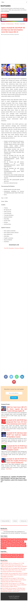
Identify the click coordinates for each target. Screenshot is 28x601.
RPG (20, 543)
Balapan (24, 539)
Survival (24, 545)
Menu (4, 15)
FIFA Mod (9, 554)
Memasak (3, 543)
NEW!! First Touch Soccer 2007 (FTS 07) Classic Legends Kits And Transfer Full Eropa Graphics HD (17, 409)
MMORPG (21, 541)
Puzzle (15, 543)
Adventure (8, 539)
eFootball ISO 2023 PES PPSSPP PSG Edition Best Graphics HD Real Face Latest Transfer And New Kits (17, 461)
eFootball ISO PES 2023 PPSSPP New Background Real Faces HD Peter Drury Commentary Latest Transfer (17, 422)
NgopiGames (6, 6)
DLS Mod (3, 554)
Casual (7, 541)
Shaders (22, 248)
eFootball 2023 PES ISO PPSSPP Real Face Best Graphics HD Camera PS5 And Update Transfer (17, 448)
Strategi (18, 545)
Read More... (4, 417)
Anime (14, 539)
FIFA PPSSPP (15, 554)
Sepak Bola (16, 34)
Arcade (19, 539)
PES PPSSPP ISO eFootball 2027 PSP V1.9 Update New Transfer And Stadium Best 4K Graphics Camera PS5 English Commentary (14, 575)
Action (3, 539)
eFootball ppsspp (6, 34)
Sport (12, 545)
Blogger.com (16, 597)
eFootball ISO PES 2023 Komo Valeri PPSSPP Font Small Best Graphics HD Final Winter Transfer (17, 435)
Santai (2, 545)
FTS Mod (21, 554)
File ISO (6, 248)
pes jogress (20, 556)
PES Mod (12, 34)
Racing (23, 543)
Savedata (11, 248)
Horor (12, 541)
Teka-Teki (3, 548)
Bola (2, 541)
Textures (17, 248)
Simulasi (8, 545)
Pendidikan (9, 543)
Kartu (16, 541)
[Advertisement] (14, 50)
